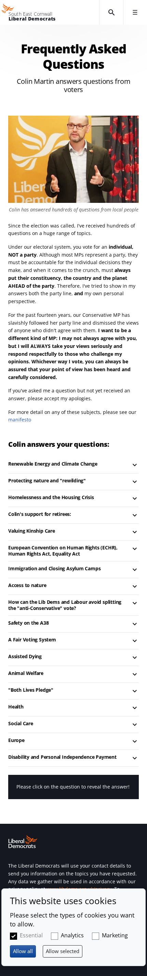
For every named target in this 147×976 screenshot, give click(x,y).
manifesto (19, 419)
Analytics (72, 935)
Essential (31, 935)
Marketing (115, 935)
